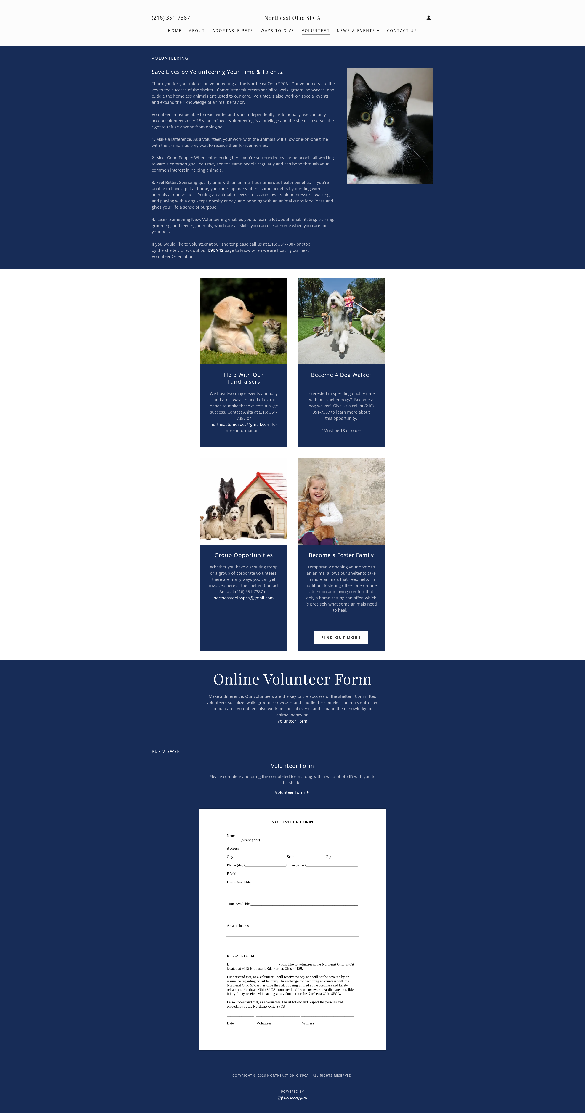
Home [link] (175, 30)
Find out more (341, 637)
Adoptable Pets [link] (233, 30)
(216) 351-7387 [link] (171, 17)
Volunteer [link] (316, 30)
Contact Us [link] (402, 30)
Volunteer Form (292, 721)
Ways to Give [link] (278, 30)
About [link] (197, 30)
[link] (292, 18)
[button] (428, 17)
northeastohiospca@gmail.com (240, 424)
